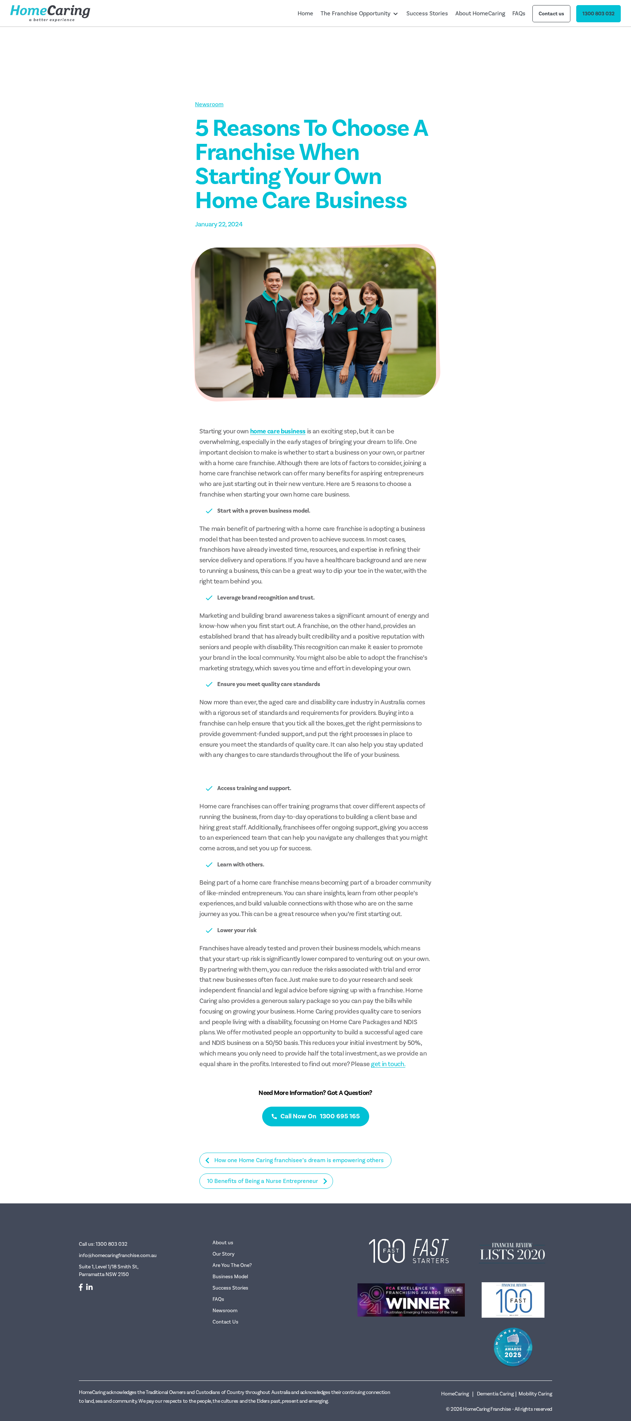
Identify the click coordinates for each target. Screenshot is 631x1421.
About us (223, 1243)
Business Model (230, 1276)
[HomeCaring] (50, 13)
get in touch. (388, 1064)
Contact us (551, 14)
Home (305, 13)
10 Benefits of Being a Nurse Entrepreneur (262, 1180)
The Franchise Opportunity (355, 13)
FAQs (518, 13)
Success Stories (427, 13)
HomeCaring (455, 1394)
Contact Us (225, 1322)
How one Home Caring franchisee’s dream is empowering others (299, 1160)
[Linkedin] (89, 1287)
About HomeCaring (480, 13)
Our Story (223, 1254)
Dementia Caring (495, 1394)
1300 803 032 (598, 14)
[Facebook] (81, 1287)
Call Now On (320, 1116)
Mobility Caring (535, 1394)
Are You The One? (232, 1265)
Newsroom (209, 104)
